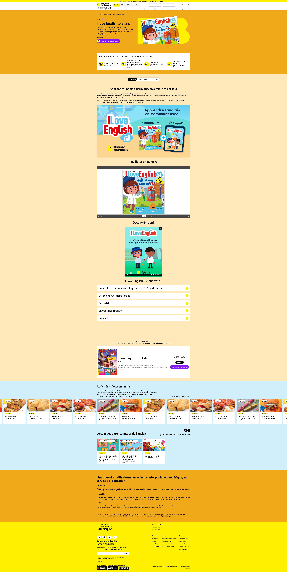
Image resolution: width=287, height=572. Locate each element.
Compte (188, 6)
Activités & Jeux (137, 9)
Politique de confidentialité (170, 566)
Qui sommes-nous (183, 538)
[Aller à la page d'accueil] (104, 9)
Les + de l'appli (143, 79)
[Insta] (99, 537)
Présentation (132, 79)
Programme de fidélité (167, 543)
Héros (148, 9)
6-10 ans (129, 5)
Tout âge (116, 5)
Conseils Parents (125, 9)
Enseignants (155, 538)
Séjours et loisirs (185, 9)
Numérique (170, 9)
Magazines (155, 9)
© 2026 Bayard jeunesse (184, 566)
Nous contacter (156, 529)
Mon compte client (166, 541)
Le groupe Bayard (183, 543)
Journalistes (155, 543)
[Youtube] (109, 537)
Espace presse (182, 541)
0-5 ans (123, 5)
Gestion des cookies (157, 566)
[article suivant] (188, 430)
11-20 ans (136, 5)
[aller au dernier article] (185, 430)
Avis (157, 79)
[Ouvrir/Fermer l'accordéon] (187, 288)
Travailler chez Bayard (184, 546)
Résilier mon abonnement (168, 546)
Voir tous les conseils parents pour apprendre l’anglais (175, 434)
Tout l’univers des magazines (106, 14)
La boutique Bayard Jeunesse (169, 538)
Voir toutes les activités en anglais (180, 396)
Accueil (98, 14)
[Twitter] (114, 537)
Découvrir (179, 362)
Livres (162, 9)
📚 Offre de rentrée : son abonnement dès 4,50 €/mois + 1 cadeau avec (141, 1)
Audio (177, 9)
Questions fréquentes (157, 527)
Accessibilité (187, 568)
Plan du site (182, 551)
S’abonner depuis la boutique (180, 367)
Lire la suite (100, 37)
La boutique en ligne (169, 5)
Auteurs (154, 541)
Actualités (116, 9)
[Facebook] (104, 537)
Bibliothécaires (155, 546)
